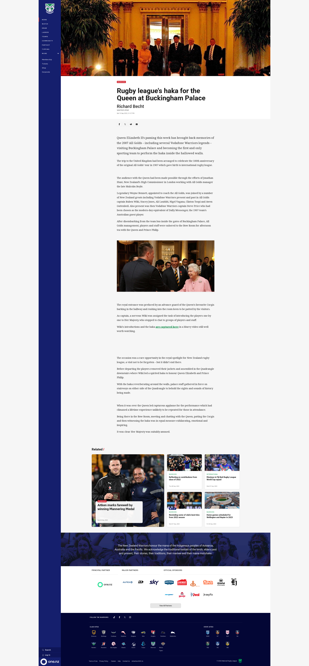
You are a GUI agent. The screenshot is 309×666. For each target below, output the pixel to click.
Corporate (46, 72)
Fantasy (46, 45)
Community (47, 41)
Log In (47, 655)
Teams (45, 36)
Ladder (45, 32)
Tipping (45, 49)
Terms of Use (93, 661)
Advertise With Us (137, 661)
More (44, 53)
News (44, 20)
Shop (44, 68)
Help (119, 661)
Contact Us (126, 661)
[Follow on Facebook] (119, 617)
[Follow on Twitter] (125, 617)
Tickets (45, 64)
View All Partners (165, 605)
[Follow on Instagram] (130, 617)
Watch (45, 24)
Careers (113, 661)
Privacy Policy (103, 661)
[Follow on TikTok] (114, 617)
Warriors (121, 82)
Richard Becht (130, 106)
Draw (44, 28)
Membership (47, 59)
